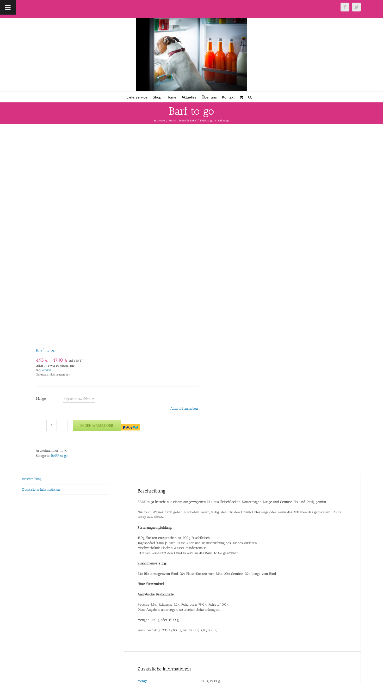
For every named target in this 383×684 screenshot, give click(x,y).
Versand (46, 370)
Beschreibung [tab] (31, 479)
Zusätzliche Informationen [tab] (41, 489)
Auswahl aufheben (184, 408)
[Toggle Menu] (8, 7)
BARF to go (59, 456)
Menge (41, 398)
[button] (250, 96)
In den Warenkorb (96, 425)
